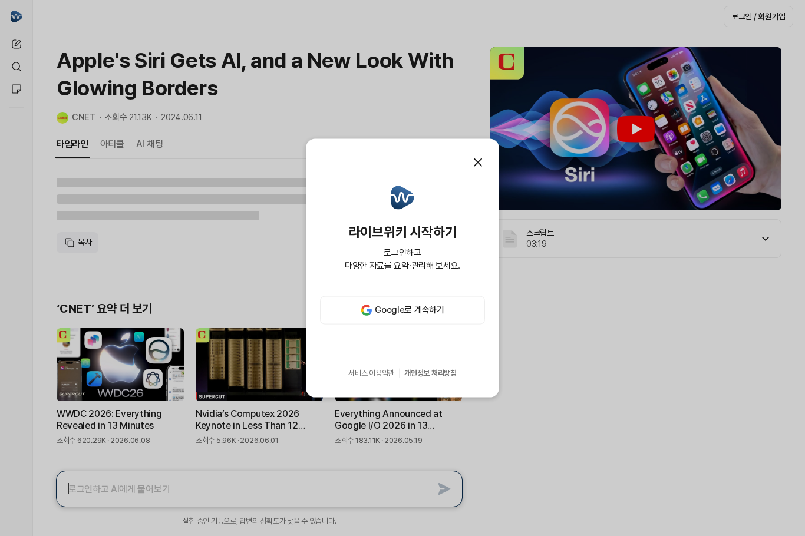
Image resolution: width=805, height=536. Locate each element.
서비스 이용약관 (371, 373)
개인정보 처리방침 (430, 373)
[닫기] (478, 162)
